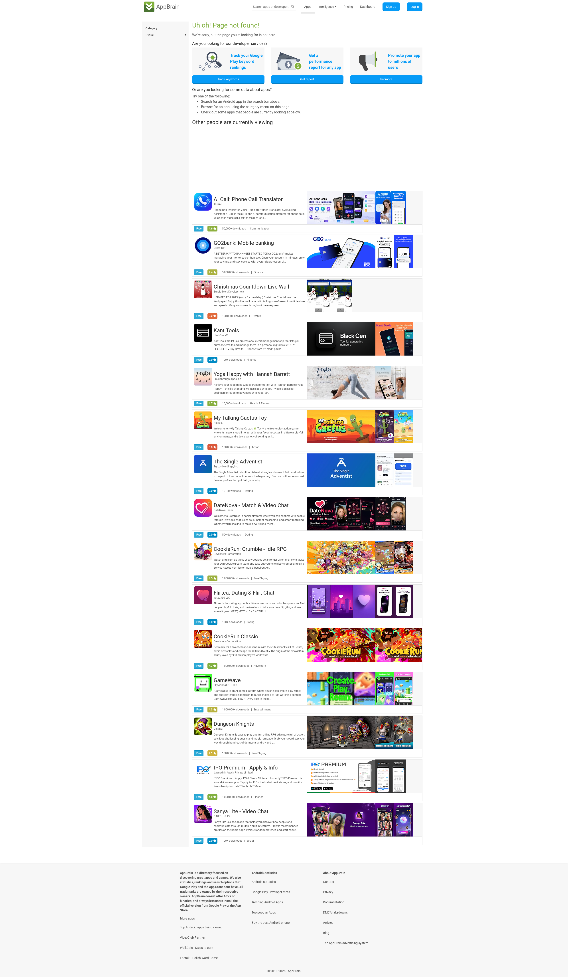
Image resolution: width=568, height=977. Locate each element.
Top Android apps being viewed (201, 927)
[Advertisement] (307, 158)
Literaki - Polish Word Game (199, 958)
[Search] (292, 6)
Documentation (333, 902)
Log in (414, 6)
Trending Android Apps (267, 902)
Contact (328, 882)
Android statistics (264, 882)
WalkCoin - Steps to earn (196, 947)
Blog (326, 933)
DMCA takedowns (335, 912)
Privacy (328, 892)
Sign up (391, 6)
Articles (328, 922)
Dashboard (367, 6)
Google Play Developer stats (271, 892)
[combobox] (270, 6)
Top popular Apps (264, 912)
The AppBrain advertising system (345, 943)
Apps (307, 6)
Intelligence (327, 6)
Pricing (348, 6)
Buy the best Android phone (271, 922)
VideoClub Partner (192, 937)
